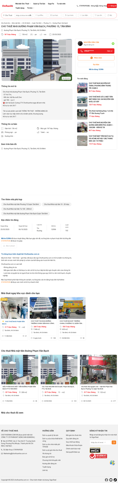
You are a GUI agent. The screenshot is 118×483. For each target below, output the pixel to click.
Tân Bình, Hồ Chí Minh (12, 330)
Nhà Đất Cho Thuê (22, 4)
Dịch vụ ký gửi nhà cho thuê (52, 450)
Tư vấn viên (61, 4)
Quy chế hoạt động (73, 442)
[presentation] (4, 379)
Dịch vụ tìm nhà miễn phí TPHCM (51, 445)
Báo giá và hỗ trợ (48, 457)
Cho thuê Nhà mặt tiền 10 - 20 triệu (56, 204)
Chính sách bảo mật (73, 449)
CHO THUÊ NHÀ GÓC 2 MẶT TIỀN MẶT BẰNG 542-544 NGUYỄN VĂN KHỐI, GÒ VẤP (101, 99)
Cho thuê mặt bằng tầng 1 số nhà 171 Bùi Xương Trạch (101, 112)
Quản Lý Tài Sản (39, 4)
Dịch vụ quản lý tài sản (50, 435)
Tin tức (29, 8)
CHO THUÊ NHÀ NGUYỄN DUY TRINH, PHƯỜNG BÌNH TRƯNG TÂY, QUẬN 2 (100, 85)
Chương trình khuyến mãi (51, 460)
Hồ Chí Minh (26, 23)
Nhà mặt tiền (16, 23)
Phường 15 (47, 23)
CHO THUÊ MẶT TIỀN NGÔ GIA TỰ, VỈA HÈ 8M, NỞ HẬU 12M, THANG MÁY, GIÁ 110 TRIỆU (101, 138)
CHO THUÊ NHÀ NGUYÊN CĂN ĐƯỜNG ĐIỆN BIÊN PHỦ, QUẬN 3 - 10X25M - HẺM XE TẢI (101, 125)
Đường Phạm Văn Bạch (60, 23)
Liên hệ (44, 470)
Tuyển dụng (19, 8)
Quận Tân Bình (36, 23)
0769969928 (5, 241)
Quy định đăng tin (72, 439)
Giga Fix (51, 4)
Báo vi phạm (10, 246)
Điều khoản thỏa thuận (74, 445)
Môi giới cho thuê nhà (73, 435)
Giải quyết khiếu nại (73, 452)
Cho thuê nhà (5, 23)
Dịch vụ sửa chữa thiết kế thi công (52, 440)
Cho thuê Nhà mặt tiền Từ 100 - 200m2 (17, 209)
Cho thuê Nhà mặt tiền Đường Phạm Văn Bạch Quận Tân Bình (25, 213)
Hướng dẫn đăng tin (49, 463)
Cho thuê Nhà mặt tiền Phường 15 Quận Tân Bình (21, 204)
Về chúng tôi (46, 453)
